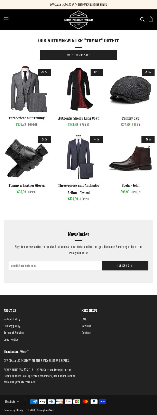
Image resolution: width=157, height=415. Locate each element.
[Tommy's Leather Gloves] (26, 156)
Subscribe (123, 265)
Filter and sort (81, 55)
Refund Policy (12, 319)
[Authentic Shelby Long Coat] (78, 89)
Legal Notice (11, 339)
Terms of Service (14, 332)
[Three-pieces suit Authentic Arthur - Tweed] (78, 156)
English (10, 401)
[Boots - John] (130, 156)
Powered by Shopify (13, 410)
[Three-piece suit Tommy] (26, 89)
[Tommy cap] (130, 89)
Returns (86, 325)
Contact (86, 332)
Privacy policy (12, 325)
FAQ (84, 319)
